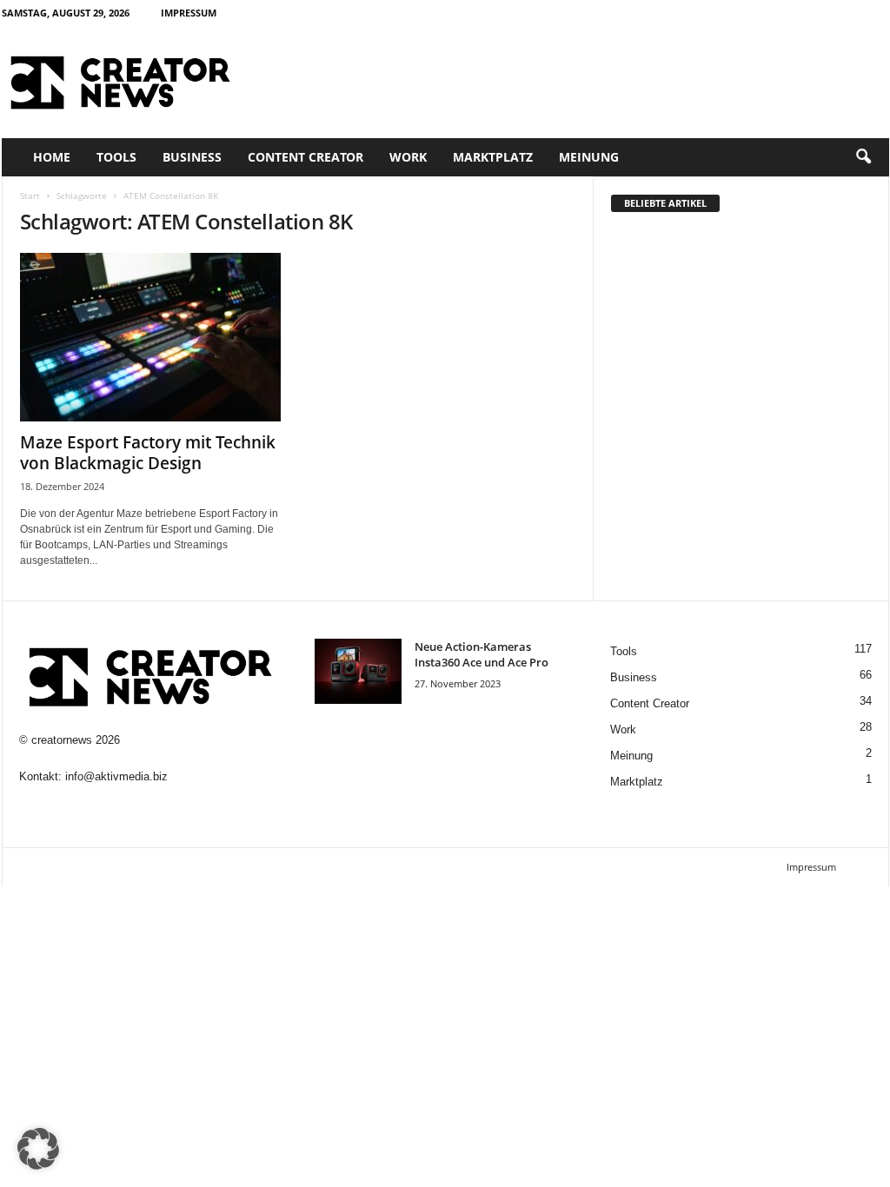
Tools (116, 157)
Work (408, 157)
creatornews (61, 739)
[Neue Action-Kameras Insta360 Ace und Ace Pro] (358, 671)
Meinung (589, 157)
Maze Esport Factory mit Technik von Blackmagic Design (148, 452)
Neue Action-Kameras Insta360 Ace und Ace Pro (481, 654)
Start (30, 195)
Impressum (188, 12)
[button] (863, 157)
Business (192, 157)
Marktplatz (493, 157)
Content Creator (305, 157)
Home (51, 157)
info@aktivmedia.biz (116, 776)
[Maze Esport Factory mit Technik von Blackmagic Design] (150, 337)
